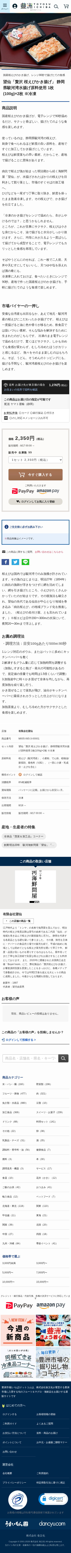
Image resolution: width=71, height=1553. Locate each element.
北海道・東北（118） (13, 1206)
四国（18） (42, 1234)
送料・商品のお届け (47, 1433)
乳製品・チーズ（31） (14, 1140)
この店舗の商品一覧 (20, 921)
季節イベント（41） (47, 1243)
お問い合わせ (10, 1451)
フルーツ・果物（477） (15, 1093)
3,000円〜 (41, 1263)
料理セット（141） (46, 1121)
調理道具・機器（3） (13, 1168)
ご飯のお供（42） (12, 1187)
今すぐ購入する (40, 474)
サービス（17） (44, 1168)
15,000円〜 (42, 1282)
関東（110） (43, 1206)
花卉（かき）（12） (47, 1178)
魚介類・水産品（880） (15, 1103)
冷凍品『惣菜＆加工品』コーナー (24, 836)
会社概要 (7, 1473)
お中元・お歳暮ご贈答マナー (51, 1442)
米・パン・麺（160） (13, 1084)
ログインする (10, 1414)
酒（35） (41, 1140)
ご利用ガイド (10, 1423)
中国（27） (8, 1234)
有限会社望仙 (26, 731)
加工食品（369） (11, 1112)
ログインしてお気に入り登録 (38, 501)
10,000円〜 (8, 1282)
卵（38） (41, 1131)
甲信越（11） (9, 1215)
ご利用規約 (42, 1473)
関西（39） (8, 1224)
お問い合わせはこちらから (49, 551)
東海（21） (42, 1215)
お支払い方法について (14, 1433)
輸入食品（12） (10, 1196)
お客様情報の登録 (45, 1414)
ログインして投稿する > (21, 1039)
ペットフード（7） (46, 1196)
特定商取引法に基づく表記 (50, 1482)
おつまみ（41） (44, 1187)
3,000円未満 (9, 1263)
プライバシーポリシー (14, 1482)
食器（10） (8, 1178)
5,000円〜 (7, 1272)
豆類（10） (42, 1103)
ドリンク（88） (10, 1121)
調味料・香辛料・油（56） (16, 1149)
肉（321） (42, 1093)
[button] (53, 1499)
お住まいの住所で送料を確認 (20, 389)
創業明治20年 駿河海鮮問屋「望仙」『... (29, 844)
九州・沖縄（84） (12, 1243)
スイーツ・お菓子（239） (50, 1112)
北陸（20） (42, 1224)
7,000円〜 (41, 1272)
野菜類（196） (44, 1084)
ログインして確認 (32, 774)
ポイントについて (12, 1442)
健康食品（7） (44, 1149)
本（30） (41, 1159)
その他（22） (9, 1131)
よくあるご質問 (44, 1423)
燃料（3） (7, 1159)
